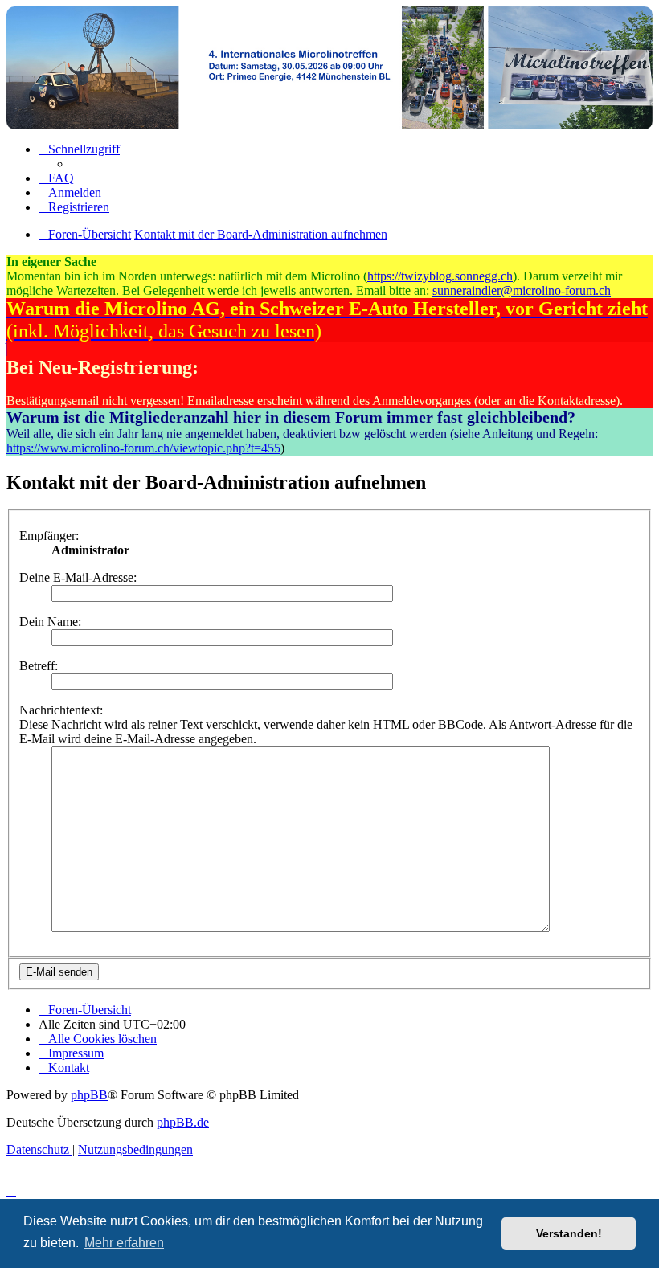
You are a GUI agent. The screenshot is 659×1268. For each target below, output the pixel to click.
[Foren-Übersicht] (329, 67)
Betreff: (38, 666)
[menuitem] (56, 178)
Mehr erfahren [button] (124, 1243)
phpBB (89, 1095)
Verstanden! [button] (569, 1233)
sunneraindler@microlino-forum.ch (521, 290)
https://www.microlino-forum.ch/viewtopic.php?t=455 (143, 448)
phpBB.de (183, 1122)
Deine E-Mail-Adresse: (78, 577)
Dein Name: (50, 621)
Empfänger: (49, 535)
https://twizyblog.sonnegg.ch (440, 276)
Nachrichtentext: (61, 710)
